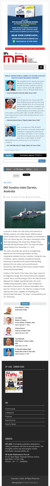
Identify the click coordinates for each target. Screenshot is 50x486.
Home (8, 169)
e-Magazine (9, 412)
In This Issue (18, 169)
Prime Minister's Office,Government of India (22, 308)
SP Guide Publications (30, 482)
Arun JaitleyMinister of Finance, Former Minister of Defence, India (25, 320)
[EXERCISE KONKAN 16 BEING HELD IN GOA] (48, 243)
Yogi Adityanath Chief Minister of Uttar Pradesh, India (24, 341)
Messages (25, 304)
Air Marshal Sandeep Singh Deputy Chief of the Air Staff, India (25, 350)
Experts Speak (10, 424)
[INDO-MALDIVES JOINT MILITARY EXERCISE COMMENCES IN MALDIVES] (1, 243)
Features (8, 416)
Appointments (10, 420)
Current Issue (10, 409)
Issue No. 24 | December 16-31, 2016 (15, 197)
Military (29, 169)
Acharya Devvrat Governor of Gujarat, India (22, 329)
